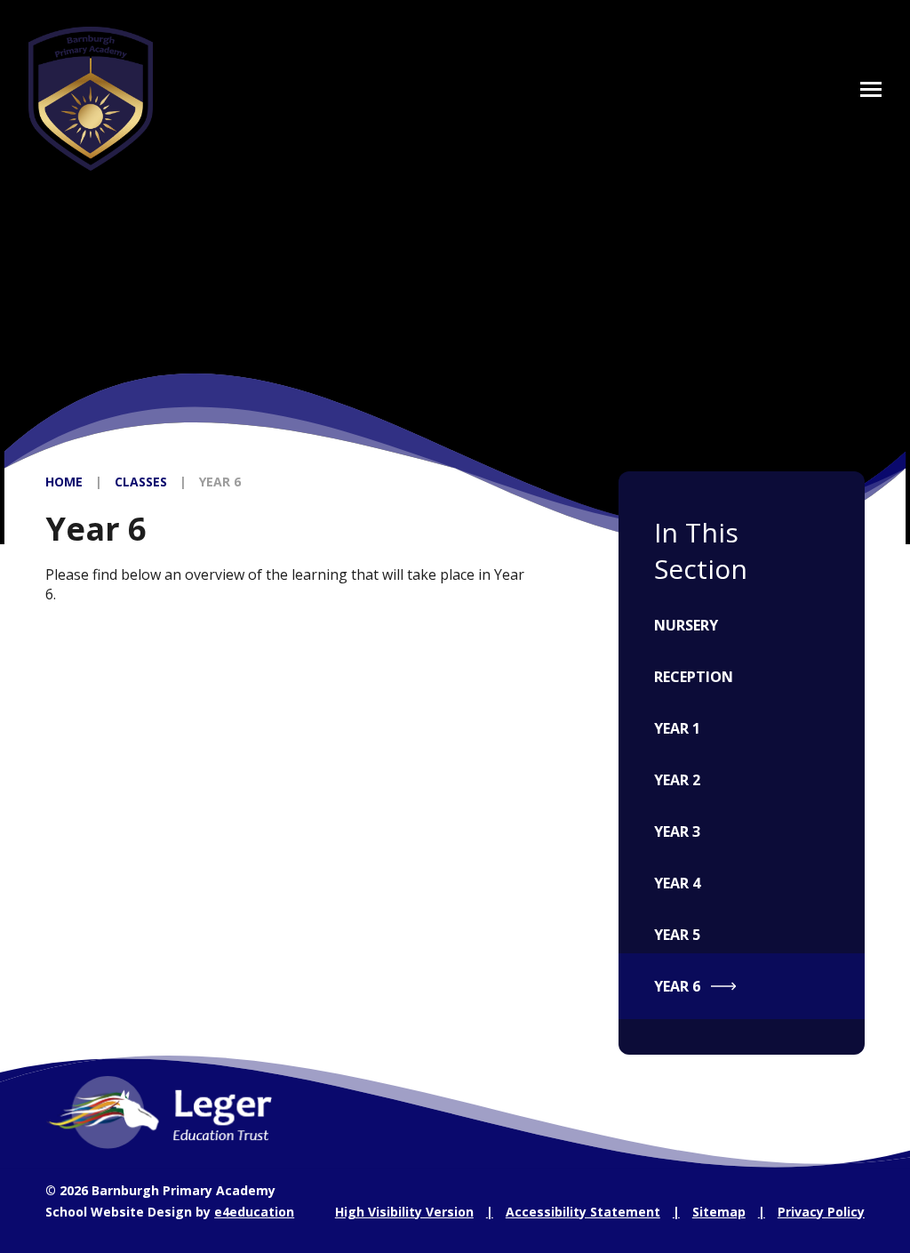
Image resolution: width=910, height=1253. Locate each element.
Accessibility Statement (583, 1211)
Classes (141, 481)
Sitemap (719, 1211)
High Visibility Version (404, 1211)
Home (64, 481)
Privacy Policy (821, 1211)
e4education (254, 1211)
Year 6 (220, 481)
